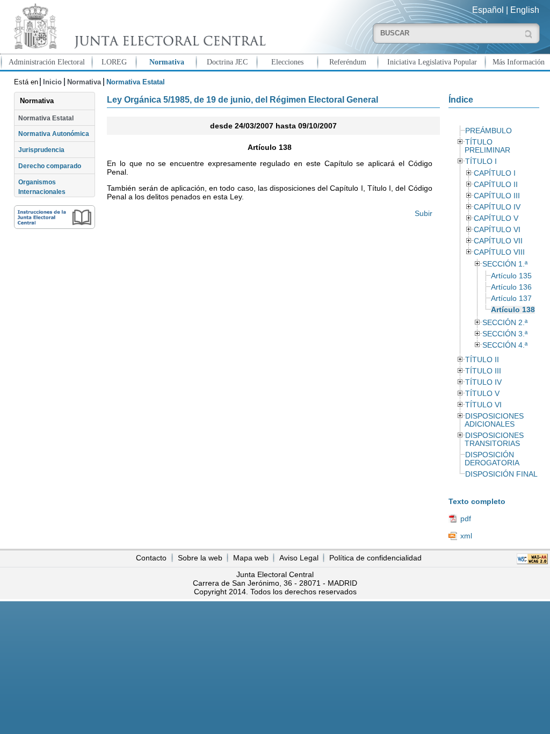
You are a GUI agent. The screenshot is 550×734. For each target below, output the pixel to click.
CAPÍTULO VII (498, 241)
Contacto (151, 557)
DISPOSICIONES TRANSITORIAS (494, 439)
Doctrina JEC (227, 61)
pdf (465, 518)
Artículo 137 (511, 298)
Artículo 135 (511, 276)
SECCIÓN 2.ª (504, 323)
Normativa (166, 61)
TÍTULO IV (483, 382)
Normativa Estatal (46, 118)
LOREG (114, 61)
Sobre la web (200, 557)
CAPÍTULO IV (497, 207)
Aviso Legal (299, 557)
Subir (423, 213)
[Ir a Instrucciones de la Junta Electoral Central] (54, 217)
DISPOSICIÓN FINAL (501, 474)
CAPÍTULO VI (497, 230)
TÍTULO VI (483, 405)
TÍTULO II (482, 360)
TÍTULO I (481, 161)
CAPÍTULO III (497, 196)
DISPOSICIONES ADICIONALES (494, 420)
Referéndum (347, 61)
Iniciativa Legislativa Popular (432, 61)
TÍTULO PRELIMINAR (487, 146)
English (524, 10)
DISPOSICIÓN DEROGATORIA (492, 459)
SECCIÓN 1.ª (504, 264)
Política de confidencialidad (375, 557)
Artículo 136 (511, 287)
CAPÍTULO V (496, 218)
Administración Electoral (47, 61)
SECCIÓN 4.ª (504, 345)
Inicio (52, 82)
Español (488, 10)
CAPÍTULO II (496, 185)
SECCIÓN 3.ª (504, 334)
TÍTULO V (482, 394)
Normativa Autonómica (53, 134)
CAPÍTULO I (495, 173)
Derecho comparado (49, 166)
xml (466, 535)
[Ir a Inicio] (137, 26)
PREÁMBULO (488, 131)
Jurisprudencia (41, 150)
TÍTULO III (483, 371)
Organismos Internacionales (42, 187)
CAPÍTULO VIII (499, 252)
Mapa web (251, 557)
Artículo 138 (513, 310)
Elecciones (287, 61)
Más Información (519, 61)
